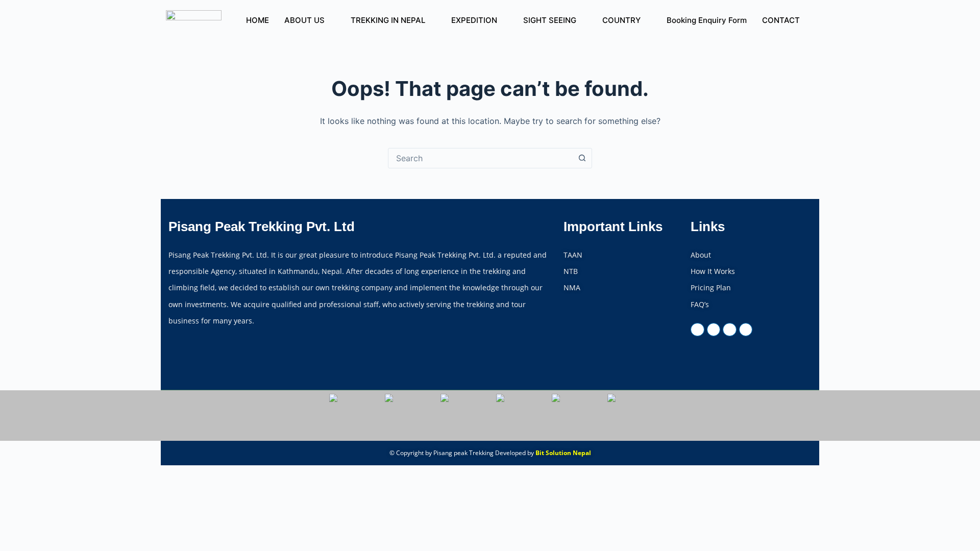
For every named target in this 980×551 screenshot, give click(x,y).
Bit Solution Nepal (563, 452)
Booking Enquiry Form (707, 20)
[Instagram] (745, 329)
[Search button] (582, 158)
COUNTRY (621, 20)
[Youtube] (729, 329)
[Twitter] (713, 329)
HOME (257, 20)
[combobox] (480, 158)
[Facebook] (697, 329)
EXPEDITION (474, 20)
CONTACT (781, 20)
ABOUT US (304, 20)
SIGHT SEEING (549, 20)
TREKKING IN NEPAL (388, 20)
